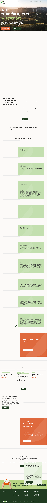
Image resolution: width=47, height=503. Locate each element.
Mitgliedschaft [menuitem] (26, 491)
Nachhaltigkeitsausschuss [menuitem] (27, 498)
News (40, 1)
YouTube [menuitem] (5, 501)
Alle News (23, 388)
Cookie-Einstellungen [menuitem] (36, 501)
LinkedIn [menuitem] (6, 501)
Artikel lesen (4, 377)
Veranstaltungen (36, 1)
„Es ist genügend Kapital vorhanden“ (6, 375)
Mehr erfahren (25, 119)
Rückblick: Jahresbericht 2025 (37, 375)
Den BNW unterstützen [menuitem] (16, 495)
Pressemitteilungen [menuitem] (37, 498)
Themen (23, 1)
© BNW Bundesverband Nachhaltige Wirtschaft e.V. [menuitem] (19, 501)
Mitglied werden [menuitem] (26, 494)
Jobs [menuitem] (13, 494)
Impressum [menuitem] (27, 501)
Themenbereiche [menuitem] (36, 494)
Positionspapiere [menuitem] (36, 495)
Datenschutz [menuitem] (31, 501)
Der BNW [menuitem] (14, 491)
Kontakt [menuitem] (14, 498)
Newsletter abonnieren (41, 484)
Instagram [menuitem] (3, 501)
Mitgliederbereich (17, 28)
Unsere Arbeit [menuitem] (36, 491)
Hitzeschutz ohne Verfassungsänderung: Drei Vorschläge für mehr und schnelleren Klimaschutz (23, 378)
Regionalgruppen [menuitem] (26, 495)
